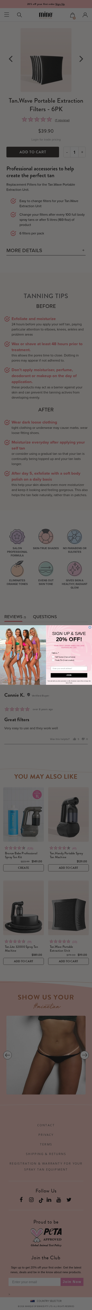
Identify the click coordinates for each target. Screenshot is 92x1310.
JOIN (69, 675)
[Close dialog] (90, 627)
